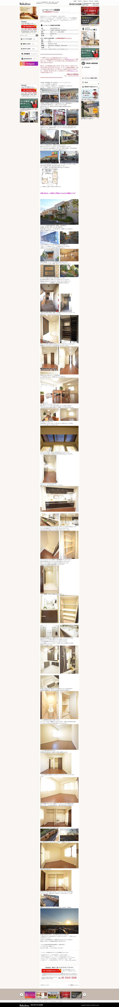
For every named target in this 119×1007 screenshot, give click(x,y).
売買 (51, 20)
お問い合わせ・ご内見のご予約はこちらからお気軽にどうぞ (54, 49)
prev (21, 995)
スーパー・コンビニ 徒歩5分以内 (47, 18)
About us (33, 1001)
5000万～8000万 (61, 16)
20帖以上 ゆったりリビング (45, 17)
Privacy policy (53, 1001)
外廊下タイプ (56, 20)
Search (27, 1001)
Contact (45, 1001)
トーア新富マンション (73, 985)
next (84, 995)
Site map (60, 1001)
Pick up (39, 1001)
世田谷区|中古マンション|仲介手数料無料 (48, 16)
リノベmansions (58, 18)
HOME (21, 1001)
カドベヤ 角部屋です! (73, 17)
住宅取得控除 (87, 67)
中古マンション (66, 18)
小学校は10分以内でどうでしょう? (67, 20)
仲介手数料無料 (74, 18)
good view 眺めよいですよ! (61, 17)
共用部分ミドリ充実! (44, 20)
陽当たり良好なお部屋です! (45, 21)
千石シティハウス (45, 985)
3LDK (54, 17)
